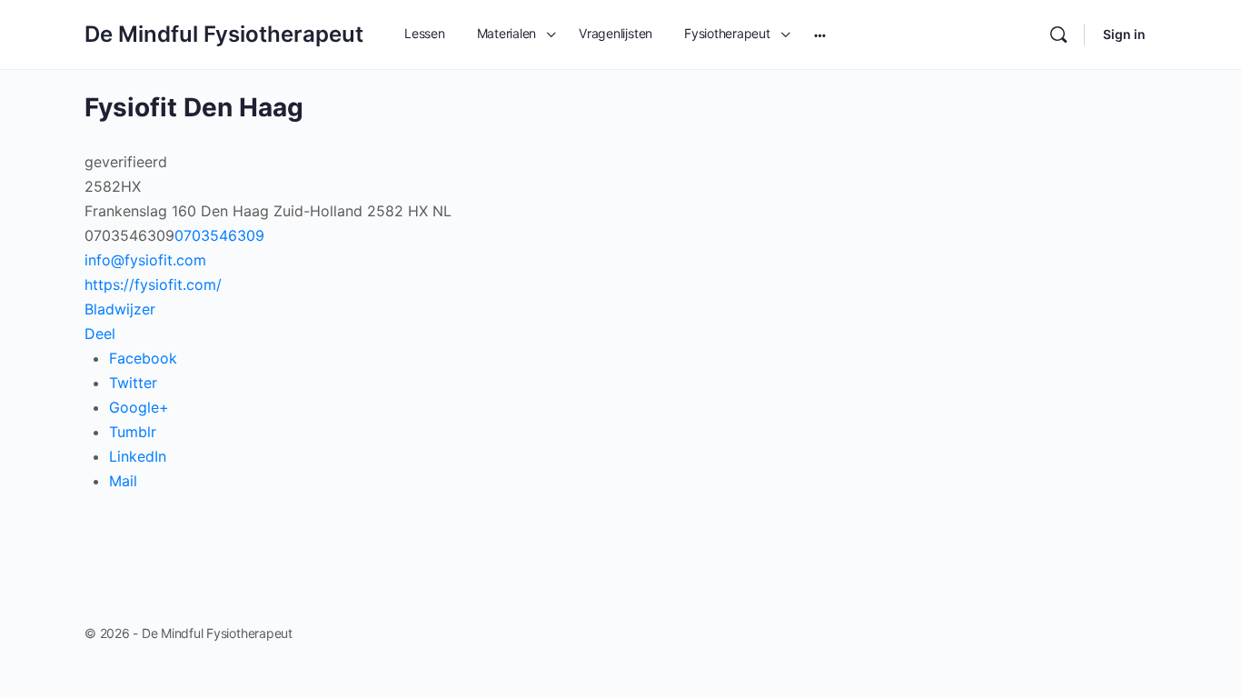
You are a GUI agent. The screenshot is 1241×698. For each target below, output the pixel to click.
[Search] (1058, 34)
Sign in (1124, 34)
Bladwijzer (119, 309)
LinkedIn (137, 456)
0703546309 (219, 235)
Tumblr (132, 432)
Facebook (143, 358)
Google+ (139, 407)
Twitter (133, 383)
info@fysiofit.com (145, 260)
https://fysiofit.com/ (153, 284)
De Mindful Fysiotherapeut (223, 34)
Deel (99, 333)
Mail (123, 481)
